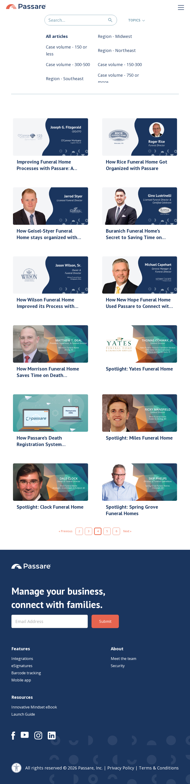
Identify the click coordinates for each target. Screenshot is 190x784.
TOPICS (134, 20)
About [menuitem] (117, 648)
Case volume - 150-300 (120, 64)
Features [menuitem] (20, 648)
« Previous (65, 531)
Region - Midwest (115, 36)
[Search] (110, 20)
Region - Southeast (65, 78)
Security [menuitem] (118, 665)
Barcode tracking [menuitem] (26, 672)
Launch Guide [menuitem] (23, 714)
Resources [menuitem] (22, 697)
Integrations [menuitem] (22, 658)
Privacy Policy (120, 768)
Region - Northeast (117, 50)
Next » (127, 531)
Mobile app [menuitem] (21, 680)
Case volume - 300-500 (68, 64)
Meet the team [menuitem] (123, 658)
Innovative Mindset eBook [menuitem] (34, 707)
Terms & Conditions (159, 768)
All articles (57, 36)
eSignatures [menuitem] (21, 665)
